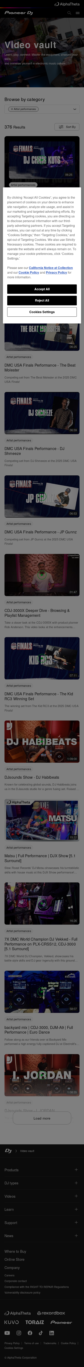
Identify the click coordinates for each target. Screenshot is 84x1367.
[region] (42, 255)
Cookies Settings (42, 312)
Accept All (42, 289)
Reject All (42, 300)
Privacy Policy (56, 272)
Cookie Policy (29, 272)
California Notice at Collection (51, 267)
